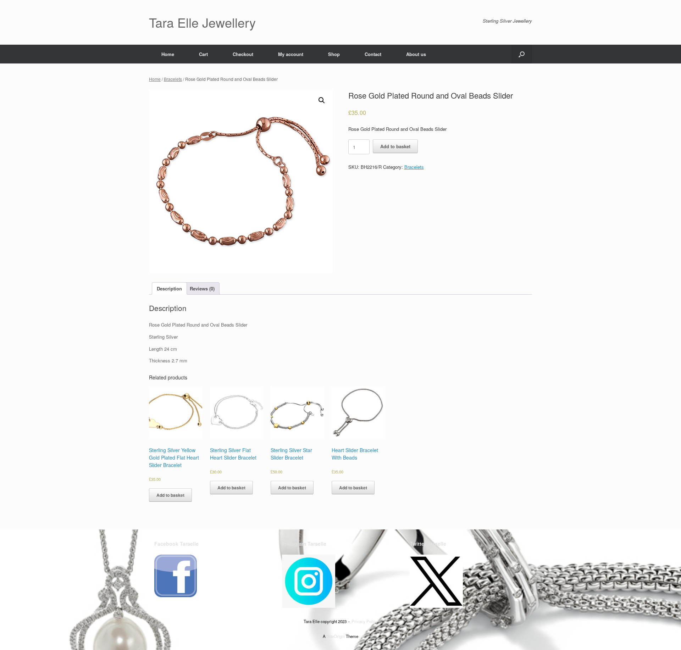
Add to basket (395, 146)
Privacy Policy (364, 621)
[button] (521, 54)
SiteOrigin (336, 636)
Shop (334, 54)
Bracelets (173, 79)
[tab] (169, 288)
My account (290, 54)
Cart (203, 54)
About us (416, 54)
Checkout (243, 54)
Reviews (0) (202, 288)
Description (169, 288)
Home (167, 54)
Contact (373, 54)
